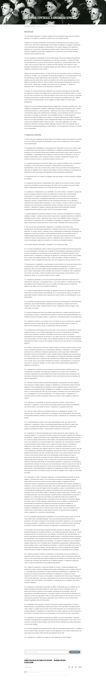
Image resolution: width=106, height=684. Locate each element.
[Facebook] (69, 667)
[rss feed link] (81, 667)
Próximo (56, 658)
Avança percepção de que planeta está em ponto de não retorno (38, 661)
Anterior (27, 658)
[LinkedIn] (76, 667)
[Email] (79, 667)
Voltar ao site (7, 3)
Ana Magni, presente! (60, 660)
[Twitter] (72, 667)
